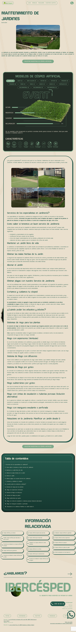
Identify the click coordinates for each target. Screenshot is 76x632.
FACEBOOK (52, 616)
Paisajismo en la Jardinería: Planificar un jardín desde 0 (20, 506)
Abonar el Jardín (10, 475)
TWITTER (37, 616)
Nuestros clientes (51, 3)
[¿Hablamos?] (70, 574)
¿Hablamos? (15, 573)
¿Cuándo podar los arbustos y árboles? (16, 484)
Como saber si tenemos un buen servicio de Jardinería (19, 467)
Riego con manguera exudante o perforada (17, 503)
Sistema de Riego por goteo (13, 495)
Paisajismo (41, 3)
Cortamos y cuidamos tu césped (14, 481)
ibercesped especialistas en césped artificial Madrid (61, 623)
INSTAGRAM (22, 616)
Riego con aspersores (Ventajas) (15, 489)
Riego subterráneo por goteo (14, 498)
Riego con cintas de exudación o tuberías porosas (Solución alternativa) (24, 501)
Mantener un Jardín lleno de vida (14, 470)
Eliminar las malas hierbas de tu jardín (16, 473)
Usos (29, 3)
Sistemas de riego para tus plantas (14, 487)
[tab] (10, 81)
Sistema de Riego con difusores (14, 492)
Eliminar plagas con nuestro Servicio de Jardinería (18, 478)
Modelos (34, 3)
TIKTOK (7, 616)
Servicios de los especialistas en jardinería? (17, 464)
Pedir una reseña (68, 622)
